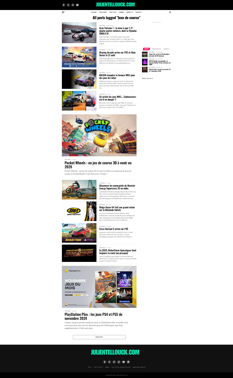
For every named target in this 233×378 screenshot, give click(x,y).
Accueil (94, 12)
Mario (107, 367)
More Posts (99, 337)
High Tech (112, 12)
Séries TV (129, 12)
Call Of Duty (98, 367)
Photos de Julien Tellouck (121, 367)
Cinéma (121, 12)
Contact (138, 12)
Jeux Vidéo (103, 12)
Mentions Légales (139, 367)
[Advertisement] (156, 34)
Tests (90, 367)
